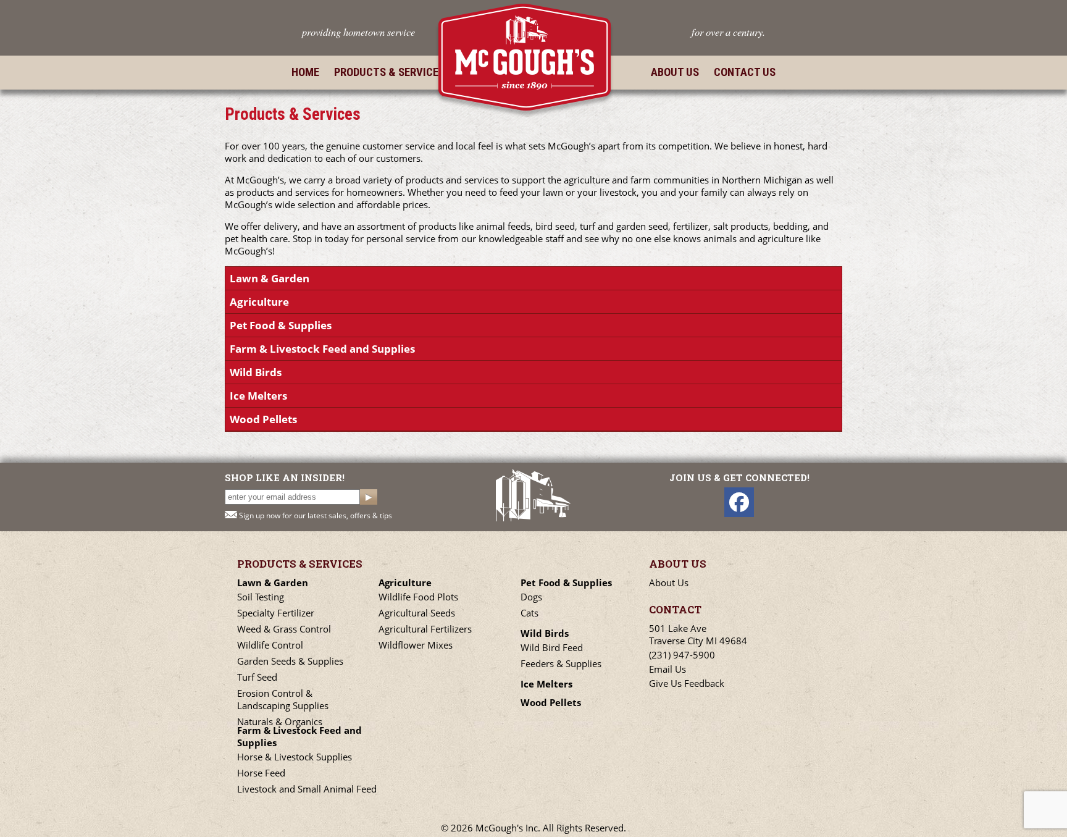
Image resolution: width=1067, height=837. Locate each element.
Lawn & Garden (269, 278)
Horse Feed (261, 773)
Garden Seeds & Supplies (290, 661)
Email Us (667, 669)
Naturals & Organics (279, 721)
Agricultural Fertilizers (425, 629)
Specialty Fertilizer (275, 613)
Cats (529, 613)
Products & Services (389, 72)
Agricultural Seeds (417, 613)
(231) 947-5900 (682, 655)
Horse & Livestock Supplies (294, 757)
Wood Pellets (263, 419)
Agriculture (259, 302)
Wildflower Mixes (416, 645)
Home (305, 72)
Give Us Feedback (686, 683)
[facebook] (739, 502)
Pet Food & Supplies (281, 325)
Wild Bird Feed (552, 647)
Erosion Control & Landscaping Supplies (282, 699)
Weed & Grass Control (284, 629)
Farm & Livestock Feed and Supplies (322, 349)
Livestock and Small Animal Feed (307, 789)
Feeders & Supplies (561, 663)
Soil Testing (260, 597)
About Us (675, 72)
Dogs (531, 597)
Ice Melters (258, 396)
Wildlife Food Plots (418, 597)
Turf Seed (257, 677)
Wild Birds (256, 372)
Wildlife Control (270, 645)
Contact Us (745, 72)
